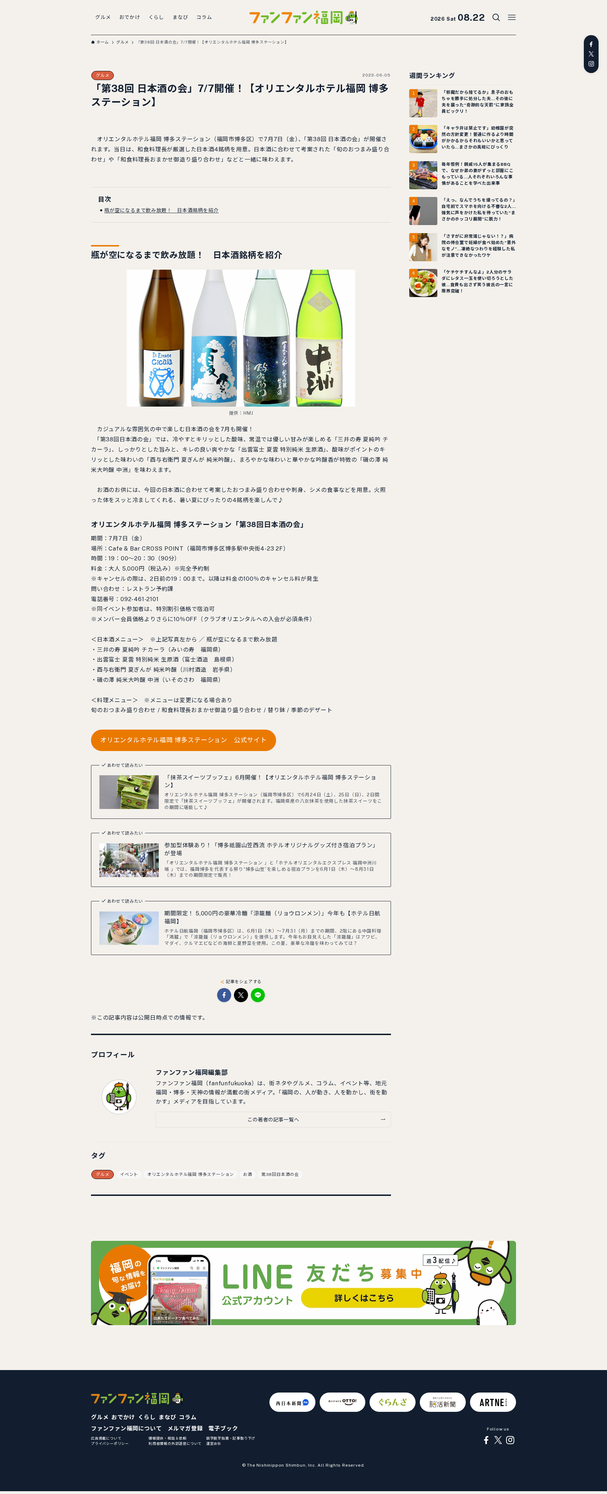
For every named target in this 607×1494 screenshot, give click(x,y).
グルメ (102, 75)
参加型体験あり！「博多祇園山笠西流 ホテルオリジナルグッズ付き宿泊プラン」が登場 (271, 849)
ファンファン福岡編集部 (192, 1072)
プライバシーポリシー (110, 1443)
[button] (224, 995)
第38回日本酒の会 (280, 1174)
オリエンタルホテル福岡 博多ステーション (190, 1174)
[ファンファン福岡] (303, 18)
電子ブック (223, 1428)
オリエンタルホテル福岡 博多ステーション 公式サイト (183, 740)
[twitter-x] (591, 54)
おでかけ (123, 1417)
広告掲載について (106, 1438)
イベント (129, 1174)
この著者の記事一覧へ (273, 1120)
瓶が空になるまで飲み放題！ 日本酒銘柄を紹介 (161, 210)
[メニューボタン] (512, 17)
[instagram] (591, 63)
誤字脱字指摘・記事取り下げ (230, 1438)
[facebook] (591, 44)
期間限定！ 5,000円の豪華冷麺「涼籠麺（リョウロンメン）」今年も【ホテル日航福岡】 (272, 917)
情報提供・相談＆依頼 (168, 1438)
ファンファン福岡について (126, 1428)
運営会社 (213, 1443)
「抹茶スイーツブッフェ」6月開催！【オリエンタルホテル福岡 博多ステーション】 (270, 781)
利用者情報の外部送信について (175, 1443)
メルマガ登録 (185, 1428)
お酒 (247, 1174)
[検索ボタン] (496, 17)
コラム (187, 1417)
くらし (147, 1417)
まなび (167, 1417)
